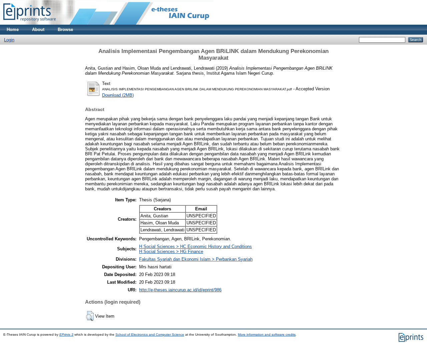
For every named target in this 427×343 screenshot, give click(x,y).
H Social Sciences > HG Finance (171, 251)
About (38, 29)
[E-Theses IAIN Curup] (29, 23)
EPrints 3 (66, 334)
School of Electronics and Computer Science (149, 334)
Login (9, 39)
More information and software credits (267, 334)
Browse (65, 29)
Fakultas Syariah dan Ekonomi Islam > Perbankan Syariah (196, 259)
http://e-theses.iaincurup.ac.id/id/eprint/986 (180, 289)
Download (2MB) (118, 95)
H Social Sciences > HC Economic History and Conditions (195, 246)
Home (13, 29)
